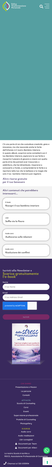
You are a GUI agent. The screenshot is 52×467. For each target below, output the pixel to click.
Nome (5, 282)
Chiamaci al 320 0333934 (18, 463)
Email (5, 293)
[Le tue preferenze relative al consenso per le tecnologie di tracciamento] (47, 462)
